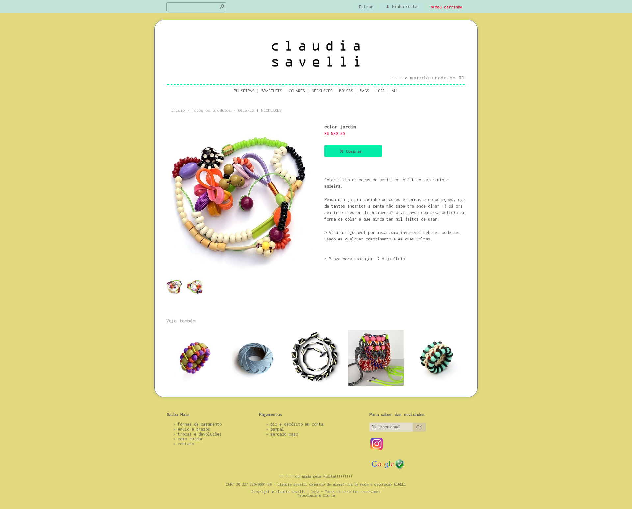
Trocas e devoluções (200, 434)
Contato (186, 443)
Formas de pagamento (200, 424)
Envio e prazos (194, 429)
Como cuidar (190, 439)
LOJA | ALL (387, 90)
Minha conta (404, 6)
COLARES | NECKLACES (310, 90)
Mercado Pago (284, 434)
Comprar (353, 151)
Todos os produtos (211, 110)
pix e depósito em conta (296, 424)
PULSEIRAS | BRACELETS (258, 90)
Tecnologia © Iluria (316, 495)
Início (178, 110)
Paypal (277, 429)
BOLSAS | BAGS (354, 90)
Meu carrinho (448, 7)
